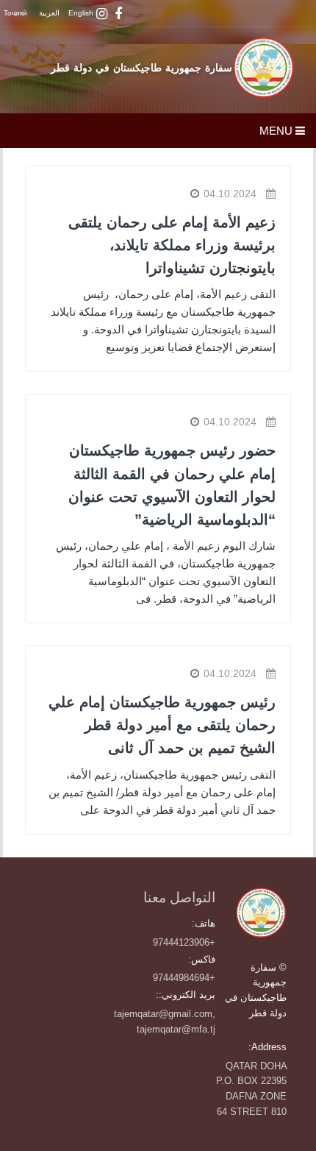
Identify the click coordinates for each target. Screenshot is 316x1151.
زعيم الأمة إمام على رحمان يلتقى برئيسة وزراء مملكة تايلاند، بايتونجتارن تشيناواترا (172, 245)
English (80, 13)
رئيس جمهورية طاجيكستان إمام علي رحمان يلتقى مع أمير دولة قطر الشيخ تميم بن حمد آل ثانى (162, 725)
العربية (49, 13)
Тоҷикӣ (15, 13)
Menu (277, 130)
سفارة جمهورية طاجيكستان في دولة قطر (141, 68)
